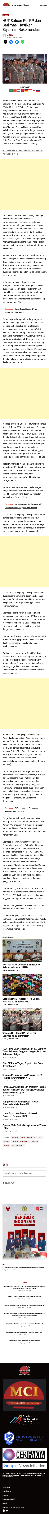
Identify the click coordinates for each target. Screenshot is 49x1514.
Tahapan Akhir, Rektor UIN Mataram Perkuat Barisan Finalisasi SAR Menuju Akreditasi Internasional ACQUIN (24, 1090)
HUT (40, 1137)
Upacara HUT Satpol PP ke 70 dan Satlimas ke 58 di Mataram (19, 1034)
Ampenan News (20, 5)
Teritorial (6, 1145)
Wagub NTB (20, 1145)
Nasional (15, 1141)
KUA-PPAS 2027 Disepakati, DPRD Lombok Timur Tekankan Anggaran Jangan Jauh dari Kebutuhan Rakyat (24, 1051)
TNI (13, 1145)
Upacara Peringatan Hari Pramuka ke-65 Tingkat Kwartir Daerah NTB (22, 1076)
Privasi (5, 1503)
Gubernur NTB (31, 1137)
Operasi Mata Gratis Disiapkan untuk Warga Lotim (24, 1126)
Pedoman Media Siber (10, 1499)
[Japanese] (34, 90)
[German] (26, 90)
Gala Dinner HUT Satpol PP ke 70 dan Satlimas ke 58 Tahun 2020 (21, 1000)
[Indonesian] (30, 90)
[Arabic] (11, 90)
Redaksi (5, 1495)
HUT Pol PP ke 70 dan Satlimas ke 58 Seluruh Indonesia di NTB (21, 966)
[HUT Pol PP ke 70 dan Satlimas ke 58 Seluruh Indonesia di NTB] (22, 950)
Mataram (6, 1141)
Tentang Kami (7, 1487)
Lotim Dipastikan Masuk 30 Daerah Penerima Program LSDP (20, 1115)
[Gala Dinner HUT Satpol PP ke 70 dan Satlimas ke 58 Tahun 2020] (22, 985)
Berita (5, 15)
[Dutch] (19, 90)
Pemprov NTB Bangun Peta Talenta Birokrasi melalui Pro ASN (20, 1103)
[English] (22, 90)
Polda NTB (35, 1141)
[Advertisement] (24, 184)
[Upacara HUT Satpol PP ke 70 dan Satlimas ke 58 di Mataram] (22, 1019)
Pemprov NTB (24, 1141)
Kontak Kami (7, 1491)
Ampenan (15, 1137)
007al (11, 35)
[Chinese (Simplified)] (15, 90)
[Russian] (38, 90)
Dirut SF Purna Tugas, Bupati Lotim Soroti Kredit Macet (23, 1064)
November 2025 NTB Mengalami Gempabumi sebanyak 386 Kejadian (23, 1267)
